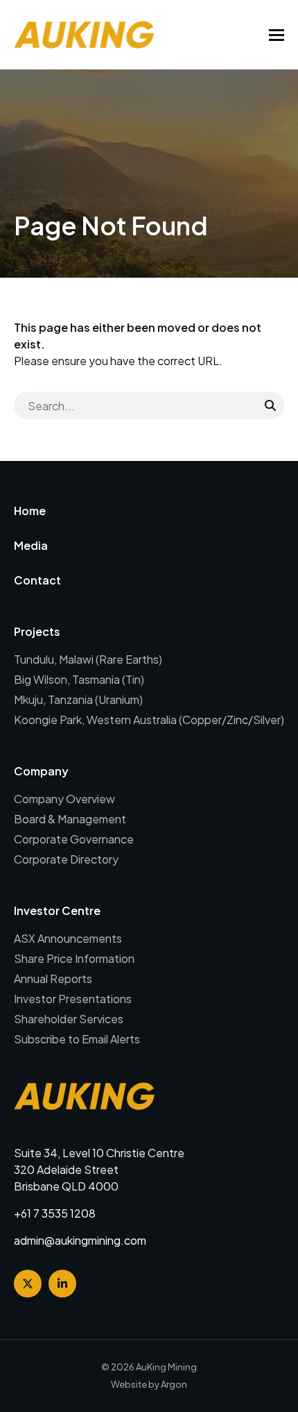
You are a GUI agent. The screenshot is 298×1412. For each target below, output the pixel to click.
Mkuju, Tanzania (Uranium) (78, 699)
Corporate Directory (66, 859)
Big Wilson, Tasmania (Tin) (79, 679)
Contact (37, 580)
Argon (174, 1384)
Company (41, 771)
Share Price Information (74, 958)
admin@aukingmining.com (80, 1240)
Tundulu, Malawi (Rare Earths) (88, 659)
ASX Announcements (68, 938)
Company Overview (64, 798)
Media (31, 545)
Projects (37, 631)
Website (129, 1384)
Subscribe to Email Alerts (77, 1039)
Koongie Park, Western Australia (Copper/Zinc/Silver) (149, 719)
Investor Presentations (73, 998)
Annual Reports (53, 978)
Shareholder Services (68, 1018)
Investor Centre (57, 910)
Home (30, 510)
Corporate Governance (74, 839)
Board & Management (70, 819)
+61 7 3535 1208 (55, 1213)
